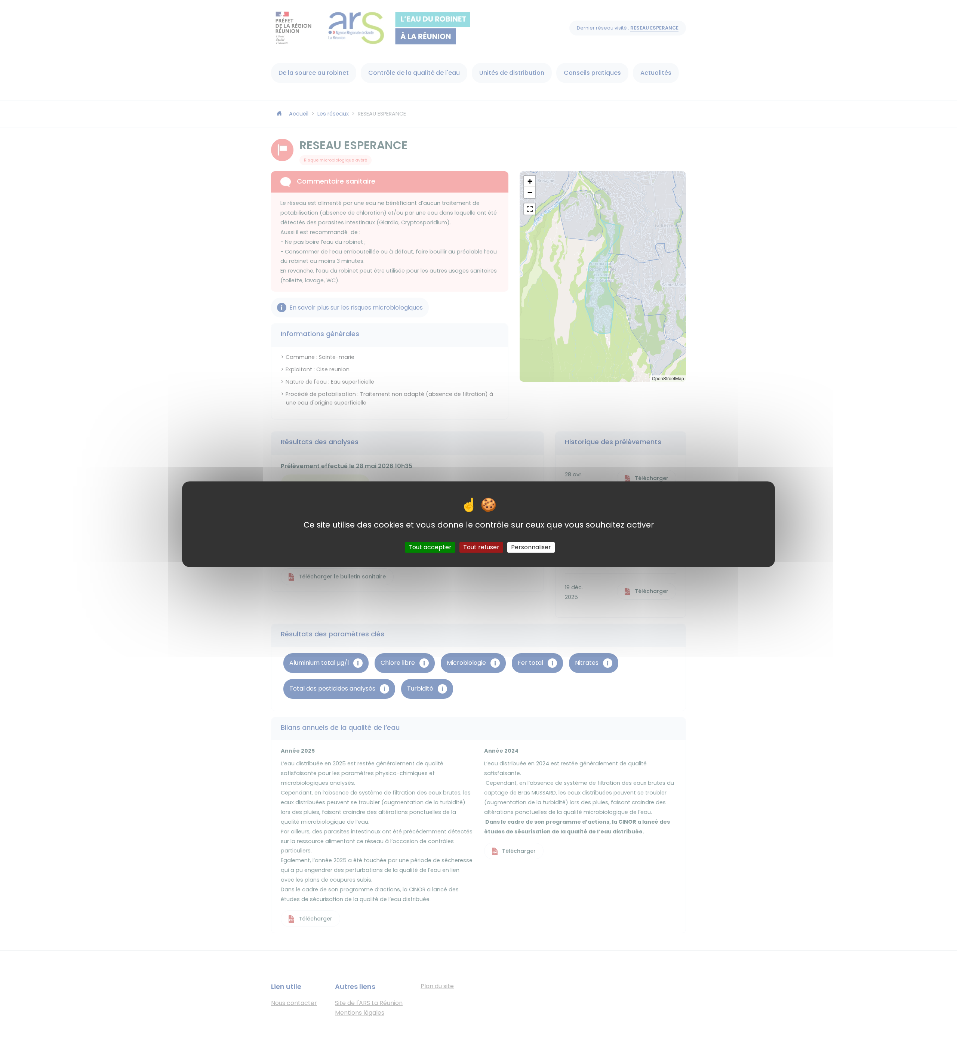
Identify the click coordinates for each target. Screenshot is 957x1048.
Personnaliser (531, 547)
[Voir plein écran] (529, 209)
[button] (529, 181)
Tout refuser (481, 547)
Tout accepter (430, 547)
